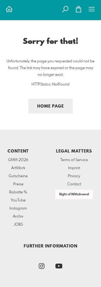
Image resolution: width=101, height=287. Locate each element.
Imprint (74, 168)
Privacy (74, 176)
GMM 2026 (18, 160)
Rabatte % (18, 192)
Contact (74, 184)
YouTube (18, 200)
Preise (18, 184)
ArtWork (18, 168)
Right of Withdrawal (74, 194)
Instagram (18, 208)
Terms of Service (74, 160)
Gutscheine (18, 176)
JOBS (18, 224)
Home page (50, 106)
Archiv (18, 216)
